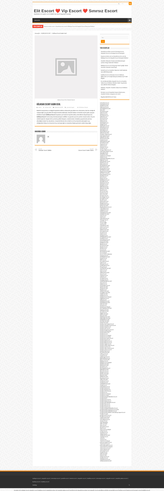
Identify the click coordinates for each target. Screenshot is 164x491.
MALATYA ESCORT (105, 359)
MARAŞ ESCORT (104, 365)
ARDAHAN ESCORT (105, 141)
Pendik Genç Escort (105, 405)
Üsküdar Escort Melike (45, 149)
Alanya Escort (103, 121)
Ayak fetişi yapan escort (106, 151)
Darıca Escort (103, 228)
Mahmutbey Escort (105, 358)
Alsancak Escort (104, 128)
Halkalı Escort (103, 284)
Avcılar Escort (103, 148)
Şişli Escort (103, 428)
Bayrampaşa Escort (105, 174)
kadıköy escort (91, 478)
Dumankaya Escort (105, 240)
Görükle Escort (104, 278)
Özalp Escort (103, 385)
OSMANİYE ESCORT (105, 384)
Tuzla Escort (103, 439)
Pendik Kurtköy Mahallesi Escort (108, 411)
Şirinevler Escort (104, 426)
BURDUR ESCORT (46, 33)
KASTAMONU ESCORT (106, 308)
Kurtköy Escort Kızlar (105, 337)
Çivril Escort (103, 224)
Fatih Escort (103, 262)
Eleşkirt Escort (103, 247)
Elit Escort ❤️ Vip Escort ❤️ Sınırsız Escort (75, 11)
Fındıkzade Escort (104, 265)
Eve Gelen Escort (104, 261)
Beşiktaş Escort (104, 175)
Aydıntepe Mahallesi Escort (107, 158)
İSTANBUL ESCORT (105, 292)
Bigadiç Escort (104, 185)
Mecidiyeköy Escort (105, 368)
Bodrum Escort (104, 192)
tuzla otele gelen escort (106, 445)
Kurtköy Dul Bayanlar (105, 331)
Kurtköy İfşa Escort (105, 339)
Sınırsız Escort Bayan (105, 429)
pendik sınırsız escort (105, 415)
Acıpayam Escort (104, 104)
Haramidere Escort (105, 285)
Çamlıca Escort (104, 211)
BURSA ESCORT (104, 205)
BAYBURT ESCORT (105, 173)
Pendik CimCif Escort (105, 391)
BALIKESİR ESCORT (105, 165)
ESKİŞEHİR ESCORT (105, 257)
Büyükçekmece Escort (106, 207)
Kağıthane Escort (104, 298)
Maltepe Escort (104, 361)
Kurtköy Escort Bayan (105, 335)
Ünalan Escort (103, 452)
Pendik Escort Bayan (105, 394)
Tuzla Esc (102, 438)
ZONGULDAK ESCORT (106, 461)
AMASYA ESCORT (104, 133)
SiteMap (34, 485)
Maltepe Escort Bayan (106, 362)
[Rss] (119, 4)
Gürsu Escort (103, 282)
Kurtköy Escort (104, 334)
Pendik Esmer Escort (105, 399)
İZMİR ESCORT (104, 294)
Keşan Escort (103, 312)
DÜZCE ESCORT (104, 241)
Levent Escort (103, 355)
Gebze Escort (103, 270)
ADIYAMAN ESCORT (105, 108)
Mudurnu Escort (104, 372)
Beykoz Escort (103, 178)
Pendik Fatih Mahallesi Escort (107, 402)
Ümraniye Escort (104, 451)
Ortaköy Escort (104, 382)
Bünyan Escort (104, 202)
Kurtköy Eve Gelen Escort (106, 338)
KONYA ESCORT (104, 322)
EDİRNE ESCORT (104, 242)
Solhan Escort (103, 431)
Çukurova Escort (104, 227)
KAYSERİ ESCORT (104, 311)
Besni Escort (103, 177)
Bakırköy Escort (104, 163)
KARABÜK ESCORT (105, 301)
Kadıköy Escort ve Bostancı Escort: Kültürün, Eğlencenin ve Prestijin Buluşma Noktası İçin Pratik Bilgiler (114, 76)
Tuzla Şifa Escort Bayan (106, 446)
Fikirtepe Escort (104, 264)
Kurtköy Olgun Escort (105, 344)
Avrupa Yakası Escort (105, 150)
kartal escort (73, 478)
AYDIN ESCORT (104, 154)
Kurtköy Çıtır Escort (105, 328)
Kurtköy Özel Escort (105, 347)
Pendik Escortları (104, 395)
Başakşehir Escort (105, 168)
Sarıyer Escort (103, 421)
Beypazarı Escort (104, 183)
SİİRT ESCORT (103, 424)
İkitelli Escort (103, 289)
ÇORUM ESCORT (104, 225)
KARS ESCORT (103, 304)
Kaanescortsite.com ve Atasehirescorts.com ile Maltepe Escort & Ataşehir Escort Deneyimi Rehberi (69, 26)
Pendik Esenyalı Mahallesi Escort (108, 396)
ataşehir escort (46, 478)
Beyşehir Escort (104, 184)
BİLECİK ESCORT (104, 187)
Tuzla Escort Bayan (105, 441)
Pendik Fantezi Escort (105, 401)
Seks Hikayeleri (104, 422)
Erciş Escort (103, 250)
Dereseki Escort (104, 231)
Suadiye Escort (104, 432)
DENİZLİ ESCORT (104, 230)
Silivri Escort (103, 425)
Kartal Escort (103, 305)
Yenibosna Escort (104, 456)
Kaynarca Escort (104, 309)
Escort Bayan (103, 252)
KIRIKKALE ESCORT (105, 317)
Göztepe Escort (104, 279)
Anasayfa (37, 33)
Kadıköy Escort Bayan (105, 297)
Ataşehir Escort (104, 147)
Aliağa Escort (103, 124)
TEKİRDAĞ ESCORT (105, 435)
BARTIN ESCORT (104, 167)
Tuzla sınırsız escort (105, 448)
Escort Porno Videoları (106, 254)
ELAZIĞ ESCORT (104, 245)
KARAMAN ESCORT (105, 302)
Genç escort (103, 271)
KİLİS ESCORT (103, 315)
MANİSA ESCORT (104, 364)
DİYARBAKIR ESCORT (105, 237)
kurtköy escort (36, 481)
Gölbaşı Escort (104, 275)
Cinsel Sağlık (103, 222)
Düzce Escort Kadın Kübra (86, 149)
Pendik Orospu (104, 414)
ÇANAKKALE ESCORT (105, 212)
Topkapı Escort (104, 436)
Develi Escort (103, 232)
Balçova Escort (104, 164)
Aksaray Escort (104, 118)
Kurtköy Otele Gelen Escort (107, 345)
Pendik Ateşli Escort (105, 389)
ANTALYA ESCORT (104, 138)
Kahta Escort (103, 299)
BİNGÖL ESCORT (104, 188)
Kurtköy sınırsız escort (106, 349)
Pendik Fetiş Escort (105, 404)
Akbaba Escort (104, 114)
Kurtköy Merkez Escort (106, 341)
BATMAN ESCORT (104, 170)
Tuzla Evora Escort (105, 444)
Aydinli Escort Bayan (105, 155)
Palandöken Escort (105, 386)
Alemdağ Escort (104, 123)
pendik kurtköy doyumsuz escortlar (109, 409)
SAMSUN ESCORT (104, 418)
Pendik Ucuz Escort (105, 416)
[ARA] (130, 3)
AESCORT (102, 110)
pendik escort (65, 478)
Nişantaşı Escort (104, 378)
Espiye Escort (103, 258)
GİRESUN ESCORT (104, 272)
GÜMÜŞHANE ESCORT (106, 281)
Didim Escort (103, 234)
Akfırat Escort (103, 117)
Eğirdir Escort (103, 244)
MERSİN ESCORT (104, 369)
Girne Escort (103, 274)
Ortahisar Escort (104, 381)
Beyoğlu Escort (104, 181)
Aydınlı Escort (103, 157)
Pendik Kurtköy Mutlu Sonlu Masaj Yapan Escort (112, 412)
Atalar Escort (103, 145)
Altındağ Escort (104, 130)
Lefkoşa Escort (104, 354)
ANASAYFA (37, 20)
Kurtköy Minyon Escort (106, 342)
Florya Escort (103, 267)
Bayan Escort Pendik (105, 171)
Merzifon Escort (104, 371)
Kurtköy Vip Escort (105, 351)
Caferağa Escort (104, 208)
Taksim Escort (103, 434)
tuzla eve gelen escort (106, 442)
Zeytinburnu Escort (105, 459)
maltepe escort (36, 478)
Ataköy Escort (103, 144)
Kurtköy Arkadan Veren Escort (108, 325)
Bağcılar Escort (104, 160)
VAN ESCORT (103, 455)
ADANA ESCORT (104, 105)
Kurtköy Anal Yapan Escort (107, 324)
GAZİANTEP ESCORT (105, 268)
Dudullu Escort (104, 238)
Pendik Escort (103, 392)
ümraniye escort (55, 478)
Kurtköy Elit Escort (104, 332)
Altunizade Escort (104, 131)
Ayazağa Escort (104, 153)
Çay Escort (103, 217)
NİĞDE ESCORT (104, 376)
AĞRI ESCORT (103, 113)
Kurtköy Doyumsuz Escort (107, 329)
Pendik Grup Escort (105, 406)
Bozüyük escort (104, 198)
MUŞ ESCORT (103, 375)
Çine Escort (103, 221)
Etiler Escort (103, 260)
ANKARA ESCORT (104, 137)
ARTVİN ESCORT (104, 143)
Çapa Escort (103, 215)
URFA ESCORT (103, 453)
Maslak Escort (103, 366)
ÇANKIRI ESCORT (104, 214)
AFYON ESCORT (104, 111)
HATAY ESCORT (104, 287)
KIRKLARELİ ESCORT (105, 318)
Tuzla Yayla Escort (104, 449)
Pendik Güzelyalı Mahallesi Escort (109, 408)
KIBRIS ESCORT (104, 314)
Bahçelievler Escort (105, 161)
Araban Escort (104, 140)
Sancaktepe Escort (105, 419)
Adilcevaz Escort (104, 107)
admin (39, 107)
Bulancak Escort (104, 201)
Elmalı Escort (103, 248)
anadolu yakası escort (121, 478)
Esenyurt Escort (104, 255)
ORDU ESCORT (104, 379)
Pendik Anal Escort (105, 388)
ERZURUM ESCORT (105, 251)
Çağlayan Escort (104, 210)
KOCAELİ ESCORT (104, 321)
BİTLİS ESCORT (104, 191)
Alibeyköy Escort (104, 127)
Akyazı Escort (103, 120)
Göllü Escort (103, 277)
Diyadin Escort (104, 235)
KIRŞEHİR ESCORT (105, 319)
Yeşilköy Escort (104, 458)
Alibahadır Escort (104, 125)
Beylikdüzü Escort (104, 180)
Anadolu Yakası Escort (106, 134)
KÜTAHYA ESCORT (105, 352)
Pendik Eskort (103, 398)
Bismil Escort (103, 190)
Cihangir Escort (104, 220)
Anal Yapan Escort (105, 135)
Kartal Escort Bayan (105, 307)
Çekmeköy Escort (104, 218)
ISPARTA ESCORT (104, 291)
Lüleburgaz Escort (105, 357)
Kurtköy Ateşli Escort (105, 327)
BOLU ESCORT (104, 194)
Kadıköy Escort (104, 295)
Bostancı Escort (104, 195)
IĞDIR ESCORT (104, 288)
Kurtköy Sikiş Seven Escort (107, 348)
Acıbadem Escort (104, 103)
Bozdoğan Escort (104, 197)
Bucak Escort (103, 200)
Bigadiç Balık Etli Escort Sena (108, 97)
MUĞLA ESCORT (104, 374)
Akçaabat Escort (104, 115)
